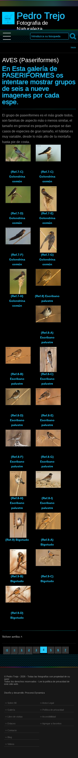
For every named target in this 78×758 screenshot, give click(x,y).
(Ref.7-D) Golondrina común (17, 218)
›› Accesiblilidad (48, 716)
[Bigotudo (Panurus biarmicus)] (17, 522)
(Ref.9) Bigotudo (17, 539)
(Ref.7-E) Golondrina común (47, 218)
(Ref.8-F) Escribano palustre (17, 461)
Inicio (73, 47)
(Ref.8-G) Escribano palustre (47, 461)
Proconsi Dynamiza (35, 692)
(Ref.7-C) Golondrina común (17, 176)
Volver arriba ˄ (12, 636)
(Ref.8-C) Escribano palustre (47, 378)
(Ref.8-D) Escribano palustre (17, 420)
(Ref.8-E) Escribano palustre (47, 420)
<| (7, 650)
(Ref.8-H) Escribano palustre (17, 502)
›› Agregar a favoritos (51, 723)
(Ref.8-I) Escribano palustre (47, 502)
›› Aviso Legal (47, 703)
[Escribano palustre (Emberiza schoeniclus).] (47, 279)
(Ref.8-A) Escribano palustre (47, 337)
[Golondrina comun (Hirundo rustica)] (17, 154)
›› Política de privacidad (52, 710)
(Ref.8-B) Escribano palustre (17, 378)
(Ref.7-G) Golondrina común (47, 259)
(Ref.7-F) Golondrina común (17, 259)
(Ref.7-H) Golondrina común (17, 300)
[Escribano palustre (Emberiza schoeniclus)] (47, 315)
